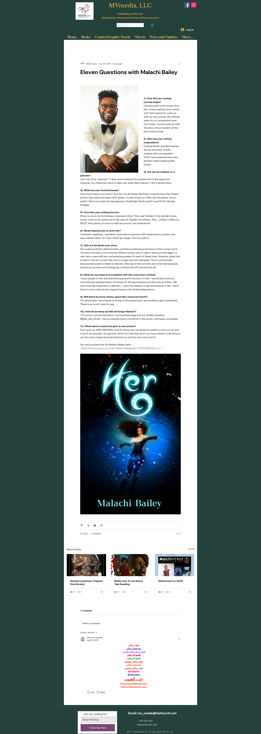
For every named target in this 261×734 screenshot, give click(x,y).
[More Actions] (179, 638)
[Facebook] (187, 5)
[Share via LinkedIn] (95, 525)
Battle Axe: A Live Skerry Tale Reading (128, 582)
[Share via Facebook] (81, 525)
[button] (152, 25)
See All (191, 549)
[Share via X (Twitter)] (88, 525)
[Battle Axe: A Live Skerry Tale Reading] (130, 565)
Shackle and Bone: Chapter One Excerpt (86, 582)
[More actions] (179, 64)
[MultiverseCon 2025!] (174, 565)
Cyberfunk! (94, 45)
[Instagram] (193, 5)
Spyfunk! (123, 45)
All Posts (70, 45)
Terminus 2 (109, 45)
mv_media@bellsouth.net (157, 713)
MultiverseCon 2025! (170, 581)
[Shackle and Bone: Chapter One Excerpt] (86, 565)
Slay (81, 45)
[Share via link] (101, 525)
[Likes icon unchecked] (88, 692)
